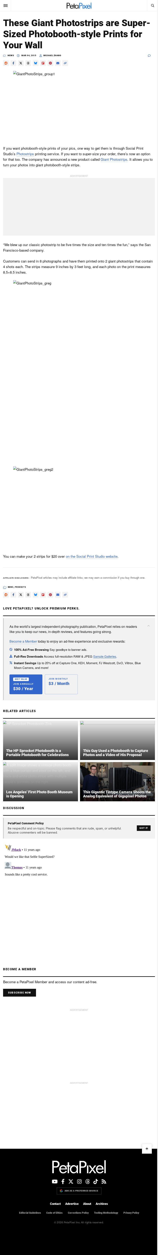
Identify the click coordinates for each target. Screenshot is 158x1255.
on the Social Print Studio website (91, 556)
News (11, 55)
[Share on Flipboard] (43, 63)
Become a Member (23, 641)
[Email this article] (58, 63)
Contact (55, 1204)
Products (20, 587)
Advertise (72, 1204)
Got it (143, 828)
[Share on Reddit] (6, 63)
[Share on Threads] (28, 63)
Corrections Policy (78, 1212)
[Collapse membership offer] (148, 625)
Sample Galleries (104, 656)
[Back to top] (147, 1149)
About (87, 1204)
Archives (102, 1204)
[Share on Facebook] (13, 63)
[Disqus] (79, 894)
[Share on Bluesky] (35, 63)
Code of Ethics (54, 1212)
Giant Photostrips (114, 159)
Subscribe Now (19, 992)
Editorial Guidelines (30, 1212)
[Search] (152, 5)
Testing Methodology (106, 1212)
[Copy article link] (65, 63)
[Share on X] (21, 63)
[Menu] (5, 5)
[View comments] (151, 55)
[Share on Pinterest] (50, 63)
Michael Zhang (52, 55)
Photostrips (25, 153)
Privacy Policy (131, 1212)
